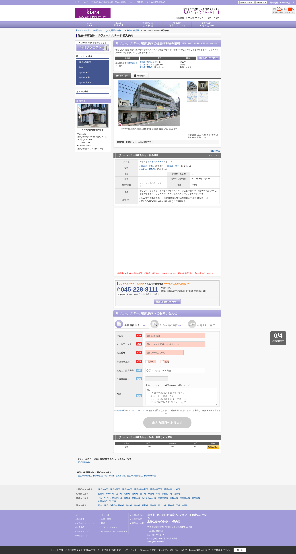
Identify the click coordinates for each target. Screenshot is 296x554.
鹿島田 (150, 67)
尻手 (149, 64)
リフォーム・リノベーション (114, 531)
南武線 (142, 62)
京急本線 (136, 498)
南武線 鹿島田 (85, 82)
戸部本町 (110, 494)
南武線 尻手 (84, 77)
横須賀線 (196, 498)
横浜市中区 (109, 476)
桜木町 (129, 505)
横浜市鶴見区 (128, 63)
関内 (100, 505)
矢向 (136, 63)
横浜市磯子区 (150, 476)
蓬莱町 (177, 494)
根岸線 (127, 498)
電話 (166, 361)
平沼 (158, 494)
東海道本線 (185, 498)
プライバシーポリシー (138, 410)
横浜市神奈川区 (85, 476)
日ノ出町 (162, 505)
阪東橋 (153, 505)
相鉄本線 (174, 498)
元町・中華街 (182, 505)
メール (152, 361)
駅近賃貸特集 (84, 462)
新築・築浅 (106, 519)
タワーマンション (109, 527)
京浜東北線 (117, 498)
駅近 (103, 523)
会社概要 (80, 519)
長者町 (101, 494)
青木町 (143, 494)
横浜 (106, 505)
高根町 (127, 494)
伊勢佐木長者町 (117, 505)
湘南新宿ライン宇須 (107, 501)
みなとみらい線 (149, 498)
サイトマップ (82, 531)
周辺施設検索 (138, 523)
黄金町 (137, 505)
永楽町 (151, 494)
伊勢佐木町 (167, 494)
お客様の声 (137, 519)
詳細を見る (213, 447)
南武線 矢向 (84, 72)
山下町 (119, 494)
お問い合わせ (138, 515)
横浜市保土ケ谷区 (135, 476)
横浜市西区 (98, 476)
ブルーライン (104, 498)
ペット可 (105, 515)
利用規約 (120, 410)
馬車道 (171, 505)
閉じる (240, 550)
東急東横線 (163, 498)
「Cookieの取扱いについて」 (199, 550)
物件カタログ (82, 535)
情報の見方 (215, 151)
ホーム (79, 515)
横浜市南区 (121, 476)
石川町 (135, 494)
